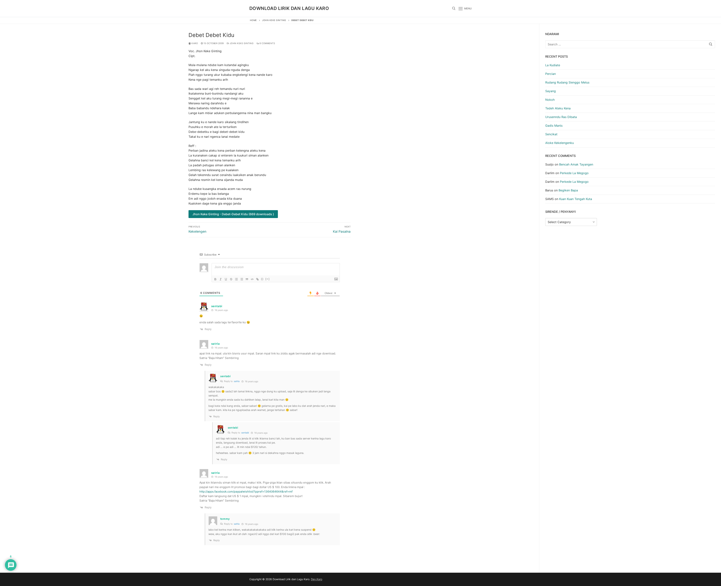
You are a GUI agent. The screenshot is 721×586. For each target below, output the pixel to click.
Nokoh (550, 100)
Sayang (550, 91)
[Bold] (215, 279)
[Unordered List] (241, 279)
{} (262, 279)
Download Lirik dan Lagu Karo (289, 8)
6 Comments (267, 43)
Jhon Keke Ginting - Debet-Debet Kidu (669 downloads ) (233, 214)
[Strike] (231, 279)
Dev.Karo (316, 579)
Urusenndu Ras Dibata (561, 117)
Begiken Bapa (568, 190)
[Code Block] (252, 279)
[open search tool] (454, 8)
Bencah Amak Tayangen (576, 164)
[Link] (257, 279)
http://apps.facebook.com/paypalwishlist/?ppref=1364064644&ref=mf (246, 491)
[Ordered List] (236, 279)
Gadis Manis (554, 125)
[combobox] (630, 44)
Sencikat (551, 134)
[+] (267, 279)
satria (237, 381)
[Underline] (226, 279)
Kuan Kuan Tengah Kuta (575, 199)
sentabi (245, 432)
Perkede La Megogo (574, 173)
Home (253, 20)
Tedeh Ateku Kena (558, 108)
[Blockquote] (247, 279)
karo (194, 43)
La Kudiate (552, 65)
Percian (550, 74)
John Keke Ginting (274, 20)
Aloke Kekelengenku (559, 143)
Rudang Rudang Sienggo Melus (567, 82)
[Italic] (220, 279)
